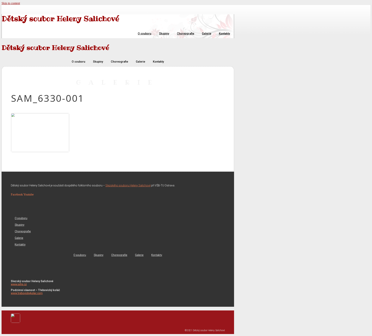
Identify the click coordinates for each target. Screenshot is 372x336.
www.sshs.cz (19, 284)
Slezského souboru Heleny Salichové (128, 185)
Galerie (206, 33)
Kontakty (224, 33)
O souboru (144, 33)
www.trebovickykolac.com (27, 293)
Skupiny (164, 33)
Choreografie (185, 33)
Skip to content (11, 3)
